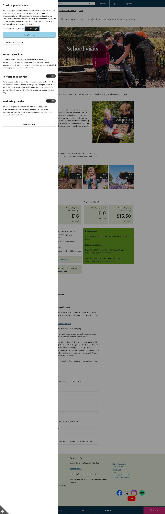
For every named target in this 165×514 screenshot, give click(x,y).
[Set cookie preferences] (4, 509)
